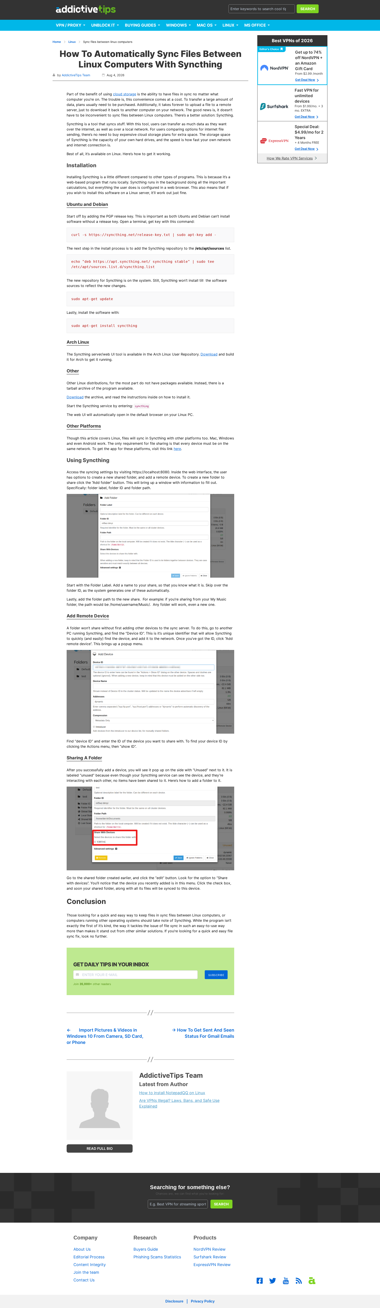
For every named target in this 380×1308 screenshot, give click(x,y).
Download (209, 354)
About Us (82, 1249)
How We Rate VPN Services (290, 158)
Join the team (86, 1272)
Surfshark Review (210, 1257)
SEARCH (307, 9)
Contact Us (84, 1280)
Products (205, 1238)
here (177, 448)
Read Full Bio (100, 1148)
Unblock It (103, 25)
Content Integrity (89, 1264)
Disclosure (174, 1301)
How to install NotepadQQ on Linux (172, 1092)
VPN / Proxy (68, 25)
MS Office (255, 25)
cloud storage (124, 94)
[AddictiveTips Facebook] (259, 1280)
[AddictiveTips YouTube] (285, 1280)
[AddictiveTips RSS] (298, 1280)
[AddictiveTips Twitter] (272, 1280)
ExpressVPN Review (212, 1264)
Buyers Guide (145, 1249)
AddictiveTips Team (76, 75)
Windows (176, 25)
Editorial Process (88, 1257)
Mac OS (205, 25)
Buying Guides (140, 25)
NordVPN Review (210, 1249)
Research (145, 1238)
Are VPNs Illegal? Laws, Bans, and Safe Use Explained (179, 1103)
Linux (228, 25)
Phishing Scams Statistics (157, 1257)
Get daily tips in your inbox (111, 964)
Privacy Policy (203, 1301)
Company (85, 1238)
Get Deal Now (305, 80)
